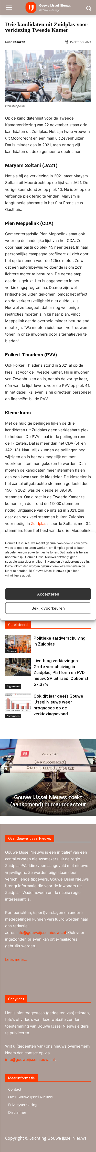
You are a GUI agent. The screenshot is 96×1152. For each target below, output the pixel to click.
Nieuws (11, 651)
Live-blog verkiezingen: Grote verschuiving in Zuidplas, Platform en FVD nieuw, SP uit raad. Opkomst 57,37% (61, 672)
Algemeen (13, 686)
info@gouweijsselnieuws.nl (41, 932)
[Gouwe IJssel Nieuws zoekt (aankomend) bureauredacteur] (48, 777)
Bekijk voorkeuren (48, 608)
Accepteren (48, 593)
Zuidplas (38, 523)
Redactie (19, 42)
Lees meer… (16, 959)
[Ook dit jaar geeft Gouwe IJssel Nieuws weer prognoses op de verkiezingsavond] (18, 702)
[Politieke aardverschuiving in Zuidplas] (18, 644)
